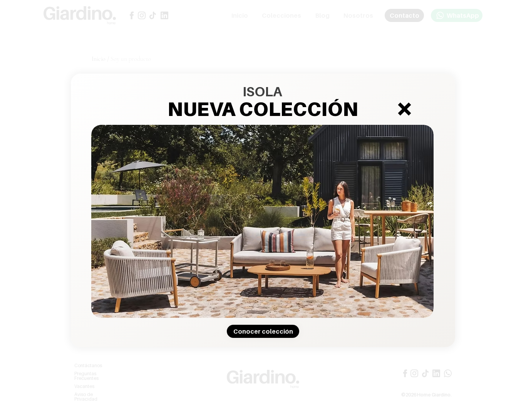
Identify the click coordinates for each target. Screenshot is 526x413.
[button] (404, 109)
